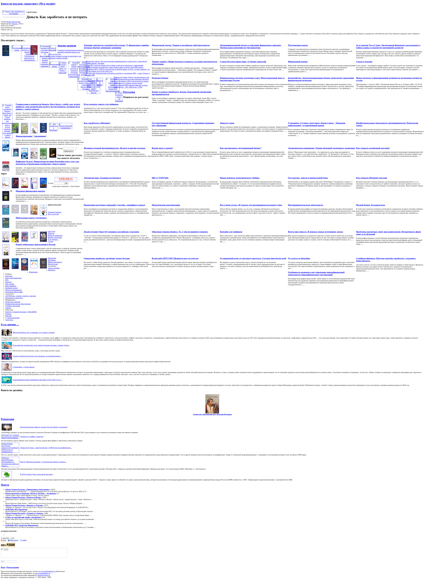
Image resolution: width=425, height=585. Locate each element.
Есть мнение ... (53, 239)
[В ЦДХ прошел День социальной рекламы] (6, 478)
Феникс (15, 24)
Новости (51, 233)
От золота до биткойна (299, 258)
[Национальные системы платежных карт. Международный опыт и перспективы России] (93, 93)
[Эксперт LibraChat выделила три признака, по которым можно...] (6, 360)
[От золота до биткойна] (6, 269)
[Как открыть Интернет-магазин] (6, 170)
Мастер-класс (53, 264)
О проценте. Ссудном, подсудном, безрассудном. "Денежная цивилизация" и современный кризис (316, 124)
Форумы (8, 316)
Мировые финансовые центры (30, 191)
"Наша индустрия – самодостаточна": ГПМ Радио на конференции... (46, 448)
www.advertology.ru (48, 571)
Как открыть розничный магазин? (373, 148)
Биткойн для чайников (231, 232)
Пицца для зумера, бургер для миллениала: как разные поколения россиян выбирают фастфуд (131, 78)
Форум (5, 484)
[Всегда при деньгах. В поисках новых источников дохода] (6, 242)
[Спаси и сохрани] (52, 50)
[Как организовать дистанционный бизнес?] (24, 158)
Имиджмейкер (10, 286)
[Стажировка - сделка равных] (6, 370)
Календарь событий (12, 302)
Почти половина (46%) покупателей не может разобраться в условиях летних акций (131, 82)
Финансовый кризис (298, 61)
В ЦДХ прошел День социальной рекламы (36, 474)
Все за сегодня (53, 214)
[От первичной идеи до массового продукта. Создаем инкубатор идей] (15, 268)
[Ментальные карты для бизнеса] (43, 215)
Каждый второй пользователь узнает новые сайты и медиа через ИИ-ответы (114, 67)
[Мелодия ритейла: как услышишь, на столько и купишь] (6, 336)
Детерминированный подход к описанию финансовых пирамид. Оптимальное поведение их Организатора (250, 46)
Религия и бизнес (160, 78)
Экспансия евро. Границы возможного (102, 178)
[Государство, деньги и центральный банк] (6, 187)
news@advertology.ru (42, 573)
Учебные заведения (12, 306)
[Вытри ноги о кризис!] (34, 158)
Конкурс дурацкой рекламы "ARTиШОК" (21, 312)
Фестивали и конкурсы (14, 298)
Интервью (52, 260)
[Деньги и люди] (34, 133)
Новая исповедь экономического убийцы (239, 178)
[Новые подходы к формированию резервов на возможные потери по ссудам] (83, 74)
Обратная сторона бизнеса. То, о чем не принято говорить (180, 232)
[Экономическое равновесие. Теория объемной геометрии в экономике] (15, 156)
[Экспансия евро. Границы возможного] (34, 188)
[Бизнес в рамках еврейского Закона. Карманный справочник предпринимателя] (112, 91)
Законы (8, 308)
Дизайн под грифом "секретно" (32, 437)
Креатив (8, 282)
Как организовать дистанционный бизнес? (240, 148)
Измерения (33, 272)
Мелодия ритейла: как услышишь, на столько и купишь (34, 332)
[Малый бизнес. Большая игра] (6, 200)
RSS (4, 540)
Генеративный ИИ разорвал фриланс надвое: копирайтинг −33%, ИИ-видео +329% (131, 86)
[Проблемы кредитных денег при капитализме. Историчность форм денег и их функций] (6, 227)
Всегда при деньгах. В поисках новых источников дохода (315, 232)
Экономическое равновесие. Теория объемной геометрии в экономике (321, 148)
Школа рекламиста (55, 262)
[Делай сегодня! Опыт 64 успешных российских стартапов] (34, 238)
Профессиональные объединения (17, 304)
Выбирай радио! (11, 288)
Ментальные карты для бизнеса (31, 218)
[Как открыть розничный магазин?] (6, 151)
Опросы (8, 314)
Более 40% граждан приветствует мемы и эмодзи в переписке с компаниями (114, 65)
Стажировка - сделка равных (24, 367)
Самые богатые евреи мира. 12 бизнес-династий (243, 61)
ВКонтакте (14, 540)
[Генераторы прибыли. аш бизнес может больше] (34, 268)
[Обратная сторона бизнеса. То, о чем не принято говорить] (24, 241)
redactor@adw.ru (44, 575)
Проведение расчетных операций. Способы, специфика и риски (114, 205)
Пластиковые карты (298, 45)
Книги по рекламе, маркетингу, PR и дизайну (28, 3)
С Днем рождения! (12, 318)
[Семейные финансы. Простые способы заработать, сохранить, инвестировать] (6, 255)
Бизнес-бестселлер (13, 22)
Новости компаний (55, 235)
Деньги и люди (227, 123)
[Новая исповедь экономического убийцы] (15, 188)
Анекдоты (9, 320)
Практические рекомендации (166, 205)
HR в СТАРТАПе (160, 178)
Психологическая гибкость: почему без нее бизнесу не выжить (43, 427)
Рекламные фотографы (14, 292)
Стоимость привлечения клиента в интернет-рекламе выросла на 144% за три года (66, 52)
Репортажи (52, 258)
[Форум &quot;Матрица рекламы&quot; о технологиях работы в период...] (10, 466)
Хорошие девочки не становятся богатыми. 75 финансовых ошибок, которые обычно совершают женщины (116, 46)
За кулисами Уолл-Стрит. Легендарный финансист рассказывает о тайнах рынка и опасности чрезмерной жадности (388, 46)
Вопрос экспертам (55, 237)
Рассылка (129, 91)
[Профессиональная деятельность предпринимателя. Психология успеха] (15, 132)
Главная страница (54, 212)
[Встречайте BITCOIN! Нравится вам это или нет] (24, 270)
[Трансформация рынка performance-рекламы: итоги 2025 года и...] (6, 383)
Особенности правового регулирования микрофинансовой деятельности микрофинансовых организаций (316, 273)
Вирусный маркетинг (13, 278)
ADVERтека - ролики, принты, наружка (20, 296)
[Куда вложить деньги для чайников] (119, 101)
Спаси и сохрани (364, 61)
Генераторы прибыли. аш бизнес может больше (107, 258)
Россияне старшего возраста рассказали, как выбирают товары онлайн (64, 57)
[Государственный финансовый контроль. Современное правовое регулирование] (43, 132)
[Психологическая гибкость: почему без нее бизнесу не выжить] (6, 430)
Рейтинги (51, 270)
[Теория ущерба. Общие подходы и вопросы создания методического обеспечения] (74, 76)
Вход (3, 567)
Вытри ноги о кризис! (162, 148)
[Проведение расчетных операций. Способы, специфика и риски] (34, 214)
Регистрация (13, 567)
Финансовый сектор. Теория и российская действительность (181, 45)
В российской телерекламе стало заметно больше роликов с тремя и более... (41, 345)
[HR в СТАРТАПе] (24, 187)
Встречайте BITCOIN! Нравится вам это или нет (175, 258)
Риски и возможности (13, 290)
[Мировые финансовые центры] (43, 187)
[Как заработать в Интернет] (53, 130)
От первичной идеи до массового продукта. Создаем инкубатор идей (253, 258)
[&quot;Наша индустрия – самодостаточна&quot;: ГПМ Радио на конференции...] (10, 452)
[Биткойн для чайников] (15, 242)
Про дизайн (9, 284)
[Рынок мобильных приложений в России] (43, 241)
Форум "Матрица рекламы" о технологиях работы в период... (43, 462)
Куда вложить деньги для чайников (101, 104)
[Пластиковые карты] (16, 50)
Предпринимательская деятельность (305, 205)
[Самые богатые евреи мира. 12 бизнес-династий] (62, 72)
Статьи (50, 241)
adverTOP (51, 231)
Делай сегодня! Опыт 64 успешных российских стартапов (111, 232)
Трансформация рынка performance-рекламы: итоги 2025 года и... (37, 380)
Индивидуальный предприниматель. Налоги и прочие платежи (114, 148)
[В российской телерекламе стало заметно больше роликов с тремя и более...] (6, 349)
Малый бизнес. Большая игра (370, 205)
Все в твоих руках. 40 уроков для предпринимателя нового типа (251, 205)
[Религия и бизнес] (99, 85)
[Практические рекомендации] (24, 212)
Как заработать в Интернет (97, 123)
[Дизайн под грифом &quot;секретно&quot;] (10, 438)
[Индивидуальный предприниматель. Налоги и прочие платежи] (43, 159)
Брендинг (9, 276)
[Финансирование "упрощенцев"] (65, 128)
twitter (24, 540)
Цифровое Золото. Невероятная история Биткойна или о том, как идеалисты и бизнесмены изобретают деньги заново (47, 162)
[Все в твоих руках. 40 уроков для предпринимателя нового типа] (15, 212)
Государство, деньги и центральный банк (308, 178)
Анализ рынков (66, 45)
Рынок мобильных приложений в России (35, 244)
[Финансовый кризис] (54, 66)
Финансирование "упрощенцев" (31, 136)
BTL (7, 280)
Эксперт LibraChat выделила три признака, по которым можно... (37, 356)
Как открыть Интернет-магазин (371, 178)
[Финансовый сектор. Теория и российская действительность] (34, 54)
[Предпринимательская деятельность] (6, 214)
